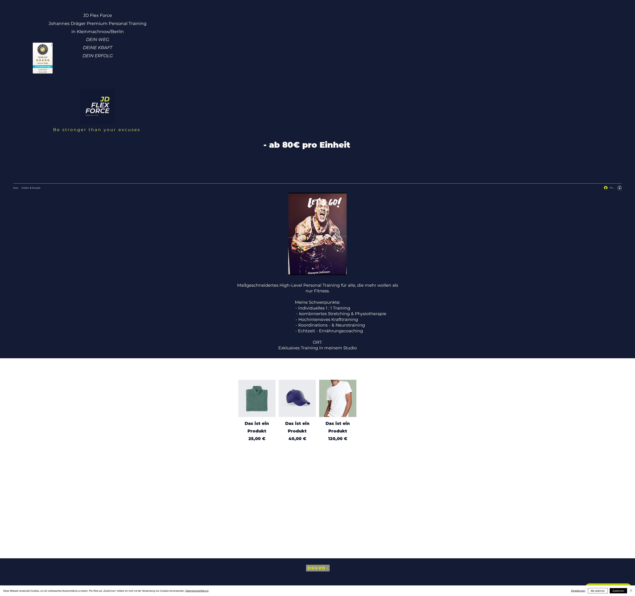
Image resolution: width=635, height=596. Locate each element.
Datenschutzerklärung (197, 590)
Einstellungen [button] (578, 590)
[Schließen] (631, 590)
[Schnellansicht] (256, 398)
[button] (620, 187)
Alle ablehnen (598, 590)
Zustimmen (618, 590)
